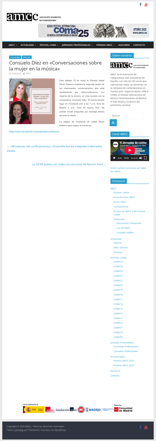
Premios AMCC (104, 44)
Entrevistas (119, 219)
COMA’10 (118, 332)
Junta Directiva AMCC (124, 197)
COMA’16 (118, 304)
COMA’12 (118, 322)
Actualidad (27, 44)
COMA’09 (118, 337)
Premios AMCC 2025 (123, 360)
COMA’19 (118, 289)
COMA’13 (118, 318)
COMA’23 (118, 271)
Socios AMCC (120, 201)
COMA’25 (118, 261)
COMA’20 (118, 285)
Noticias (26, 57)
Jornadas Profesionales (76, 44)
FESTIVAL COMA (48, 44)
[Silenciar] (140, 158)
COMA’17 (118, 299)
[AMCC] (129, 62)
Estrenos (117, 252)
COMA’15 (118, 308)
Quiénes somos (121, 192)
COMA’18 (118, 294)
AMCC (12, 44)
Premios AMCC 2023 (123, 365)
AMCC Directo (120, 247)
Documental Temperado (129, 223)
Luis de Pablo (123, 227)
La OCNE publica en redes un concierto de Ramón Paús (69, 164)
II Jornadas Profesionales (126, 346)
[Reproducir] (114, 158)
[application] (129, 150)
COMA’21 (118, 280)
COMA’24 (118, 266)
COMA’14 (118, 313)
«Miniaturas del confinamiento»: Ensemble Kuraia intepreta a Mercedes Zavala (54, 148)
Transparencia (120, 206)
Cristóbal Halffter (125, 232)
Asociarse (124, 44)
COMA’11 (118, 327)
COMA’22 (118, 275)
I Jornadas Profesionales (125, 351)
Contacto (139, 44)
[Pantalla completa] (145, 158)
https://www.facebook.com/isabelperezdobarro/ (34, 131)
